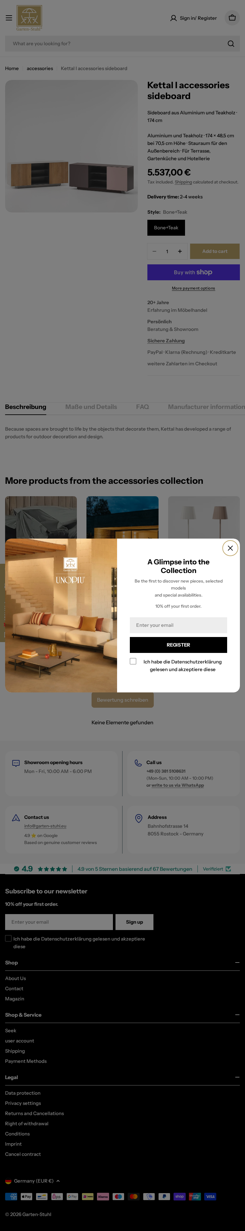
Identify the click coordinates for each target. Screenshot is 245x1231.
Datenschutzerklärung (196, 662)
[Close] (230, 548)
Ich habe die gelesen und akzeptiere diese (183, 665)
